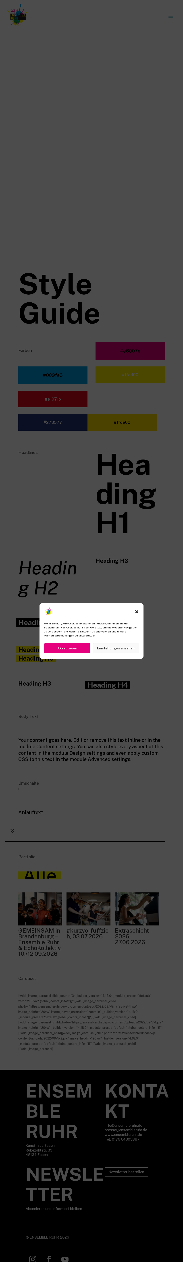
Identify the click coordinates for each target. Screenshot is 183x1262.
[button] (137, 611)
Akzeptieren (67, 648)
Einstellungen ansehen (116, 648)
